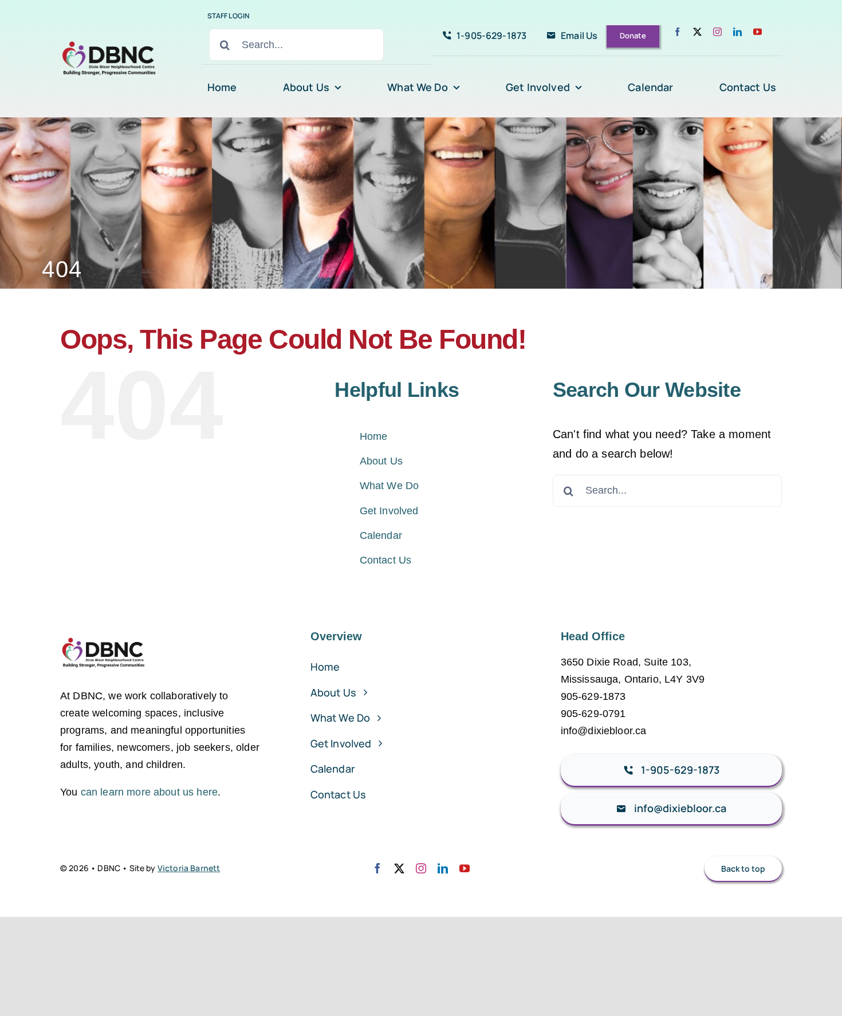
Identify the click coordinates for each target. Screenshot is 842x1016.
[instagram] (717, 31)
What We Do (389, 485)
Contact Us (386, 560)
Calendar (381, 535)
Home (374, 436)
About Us (381, 461)
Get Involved (389, 511)
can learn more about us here (149, 792)
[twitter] (697, 31)
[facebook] (677, 31)
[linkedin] (737, 31)
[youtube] (757, 31)
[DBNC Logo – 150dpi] (109, 38)
